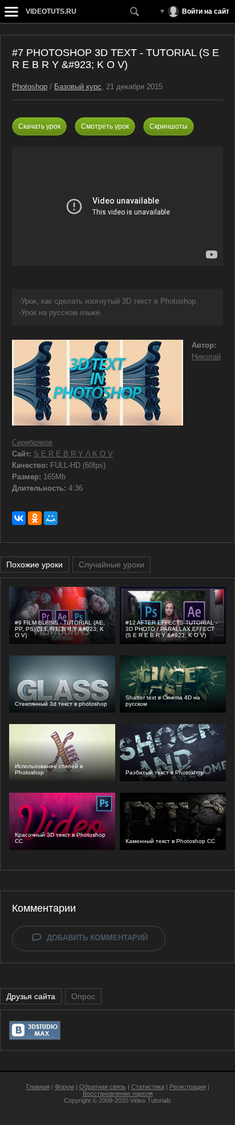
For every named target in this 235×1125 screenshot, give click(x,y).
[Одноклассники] (35, 518)
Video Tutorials (150, 1100)
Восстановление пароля (118, 1093)
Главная (38, 1086)
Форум (64, 1086)
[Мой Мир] (51, 518)
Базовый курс (78, 86)
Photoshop (29, 86)
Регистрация (187, 1086)
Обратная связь (102, 1086)
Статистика (147, 1086)
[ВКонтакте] (19, 518)
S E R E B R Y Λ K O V (73, 454)
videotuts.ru (51, 11)
